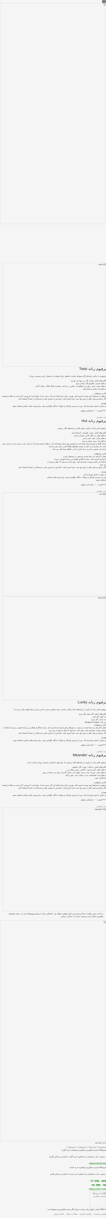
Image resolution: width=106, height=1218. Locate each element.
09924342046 (97, 1163)
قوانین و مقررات (99, 1214)
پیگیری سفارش (85, 1214)
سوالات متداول (72, 1214)
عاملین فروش (59, 1214)
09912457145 (97, 1189)
